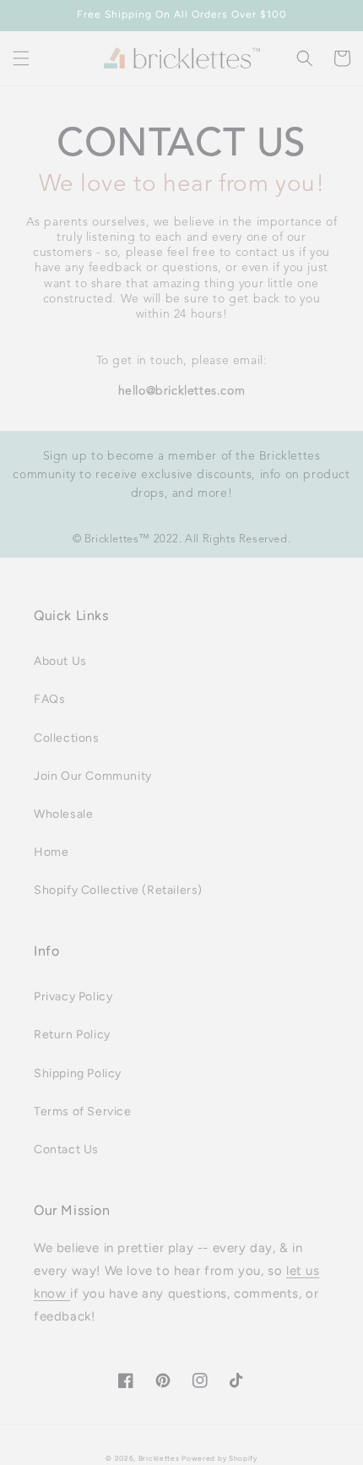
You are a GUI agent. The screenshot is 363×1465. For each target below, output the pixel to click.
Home (51, 852)
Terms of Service (83, 1111)
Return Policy (72, 1034)
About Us (60, 661)
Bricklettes (159, 1458)
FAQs (49, 699)
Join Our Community (93, 776)
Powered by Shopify (219, 1458)
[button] (21, 58)
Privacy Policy (73, 996)
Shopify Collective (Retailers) (118, 890)
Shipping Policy (78, 1073)
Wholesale (63, 814)
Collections (67, 738)
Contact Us (66, 1149)
